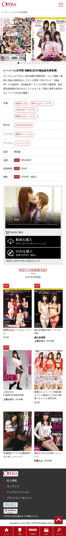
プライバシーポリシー (19, 497)
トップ (4, 12)
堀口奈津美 (39, 337)
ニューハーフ (22, 143)
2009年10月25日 (23, 125)
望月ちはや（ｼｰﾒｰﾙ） (41, 103)
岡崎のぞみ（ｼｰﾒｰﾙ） (25, 116)
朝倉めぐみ (20, 103)
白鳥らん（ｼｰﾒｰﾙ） (43, 461)
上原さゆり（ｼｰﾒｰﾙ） (25, 110)
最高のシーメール (24, 134)
